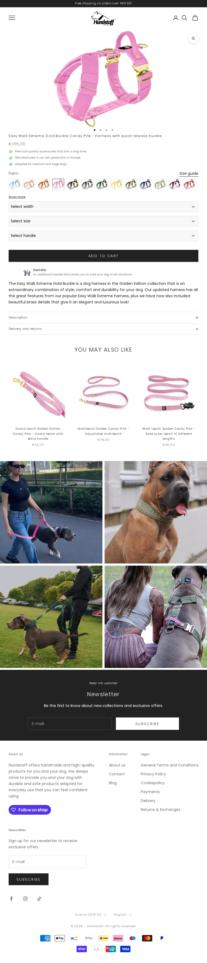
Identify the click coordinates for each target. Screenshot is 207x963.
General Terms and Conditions (169, 765)
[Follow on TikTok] (39, 898)
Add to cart (103, 255)
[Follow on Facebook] (11, 898)
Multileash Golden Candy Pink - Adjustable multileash (103, 431)
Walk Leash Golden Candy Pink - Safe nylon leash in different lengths (168, 433)
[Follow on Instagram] (25, 898)
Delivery (148, 800)
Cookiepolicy (153, 783)
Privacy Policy (153, 774)
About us (117, 765)
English (120, 914)
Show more (17, 197)
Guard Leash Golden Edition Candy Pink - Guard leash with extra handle (38, 433)
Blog (113, 783)
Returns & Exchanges (160, 809)
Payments (150, 791)
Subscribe (147, 723)
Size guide (189, 173)
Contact (117, 774)
